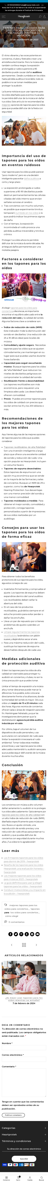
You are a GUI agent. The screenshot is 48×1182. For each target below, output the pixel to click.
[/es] (7, 17)
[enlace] (40, 16)
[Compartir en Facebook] (10, 934)
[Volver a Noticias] (24, 945)
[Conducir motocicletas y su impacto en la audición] (12, 945)
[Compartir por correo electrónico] (37, 934)
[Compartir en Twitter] (16, 934)
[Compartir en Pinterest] (21, 934)
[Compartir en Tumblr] (27, 934)
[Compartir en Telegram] (32, 934)
